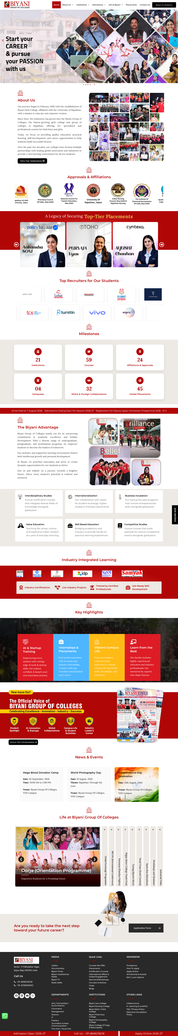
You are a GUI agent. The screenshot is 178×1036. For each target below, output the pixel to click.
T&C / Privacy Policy (135, 1009)
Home (56, 5)
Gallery (54, 965)
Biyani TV (55, 979)
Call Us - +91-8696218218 (89, 1033)
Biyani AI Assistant (164, 5)
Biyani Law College (97, 1003)
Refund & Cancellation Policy (137, 1013)
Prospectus (132, 965)
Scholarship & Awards (136, 974)
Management (57, 1011)
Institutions (81, 5)
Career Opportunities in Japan (147, 410)
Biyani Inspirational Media (60, 975)
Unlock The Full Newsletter (22, 742)
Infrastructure (133, 1003)
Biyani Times (57, 971)
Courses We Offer (97, 965)
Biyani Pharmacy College (96, 1015)
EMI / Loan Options (135, 977)
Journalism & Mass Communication (60, 1024)
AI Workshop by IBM (119, 410)
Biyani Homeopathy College (98, 1021)
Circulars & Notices (97, 982)
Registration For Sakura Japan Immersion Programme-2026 (73, 410)
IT (52, 1017)
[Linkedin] (21, 995)
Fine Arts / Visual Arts (61, 1029)
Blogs (91, 988)
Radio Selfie (56, 982)
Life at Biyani (114, 5)
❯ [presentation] (94, 859)
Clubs (91, 985)
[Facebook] (16, 995)
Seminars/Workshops (99, 979)
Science (55, 1014)
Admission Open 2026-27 (29, 1033)
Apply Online (132, 971)
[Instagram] (32, 995)
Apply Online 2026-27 (149, 1033)
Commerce (56, 1008)
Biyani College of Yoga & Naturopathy (99, 1026)
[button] (2, 40)
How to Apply (133, 968)
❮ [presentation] (21, 859)
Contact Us (145, 5)
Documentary (57, 968)
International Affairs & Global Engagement (99, 975)
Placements (131, 5)
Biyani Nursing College (99, 1006)
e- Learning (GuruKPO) (137, 1006)
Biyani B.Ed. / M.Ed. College (97, 1010)
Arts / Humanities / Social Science (60, 1004)
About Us (66, 5)
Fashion (55, 1020)
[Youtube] (27, 995)
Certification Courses (98, 971)
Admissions (97, 5)
